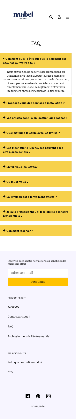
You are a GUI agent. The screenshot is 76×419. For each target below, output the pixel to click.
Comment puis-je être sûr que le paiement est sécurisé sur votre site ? (34, 60)
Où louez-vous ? (17, 181)
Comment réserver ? (19, 230)
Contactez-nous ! (19, 316)
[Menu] (67, 17)
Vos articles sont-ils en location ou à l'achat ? (36, 117)
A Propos (13, 306)
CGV (10, 372)
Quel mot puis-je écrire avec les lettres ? (33, 132)
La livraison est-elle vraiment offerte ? (31, 196)
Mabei (42, 406)
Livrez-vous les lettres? (22, 166)
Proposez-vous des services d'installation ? (35, 102)
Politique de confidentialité (25, 362)
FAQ (10, 326)
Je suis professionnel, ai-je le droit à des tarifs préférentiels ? (35, 213)
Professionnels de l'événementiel (29, 336)
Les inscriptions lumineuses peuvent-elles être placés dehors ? (33, 149)
